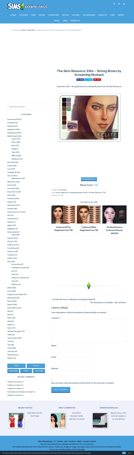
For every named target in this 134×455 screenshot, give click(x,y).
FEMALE (36, 365)
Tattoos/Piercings (13, 331)
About (129, 453)
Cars (9, 169)
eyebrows (64, 192)
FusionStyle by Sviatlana (16, 392)
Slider (9, 321)
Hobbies (10, 208)
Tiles (13, 152)
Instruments (11, 218)
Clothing (10, 172)
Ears (13, 271)
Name (54, 345)
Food (9, 195)
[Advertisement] (67, 50)
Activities (10, 123)
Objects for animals (19, 278)
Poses (9, 291)
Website (54, 368)
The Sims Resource (95, 192)
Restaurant (11, 298)
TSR (95, 185)
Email (54, 357)
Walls (13, 155)
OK (124, 453)
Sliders (9, 324)
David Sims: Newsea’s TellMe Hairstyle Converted (76, 416)
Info (8, 215)
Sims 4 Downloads (27, 6)
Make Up (10, 232)
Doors (14, 139)
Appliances (11, 129)
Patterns (10, 258)
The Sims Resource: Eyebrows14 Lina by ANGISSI (114, 230)
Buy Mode (11, 162)
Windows (15, 159)
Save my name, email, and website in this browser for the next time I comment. (82, 383)
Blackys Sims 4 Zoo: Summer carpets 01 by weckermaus (118, 416)
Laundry (10, 222)
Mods (9, 241)
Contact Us (19, 382)
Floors (14, 142)
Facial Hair (63, 190)
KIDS (26, 371)
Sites (9, 311)
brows (57, 192)
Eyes (9, 185)
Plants (9, 288)
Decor (9, 176)
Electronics (11, 182)
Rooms (9, 301)
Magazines (11, 229)
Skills (9, 314)
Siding (14, 149)
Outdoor (10, 251)
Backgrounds (12, 133)
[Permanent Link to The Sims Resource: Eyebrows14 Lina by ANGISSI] (114, 223)
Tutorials (10, 351)
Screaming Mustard (75, 192)
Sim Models (11, 308)
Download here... (89, 179)
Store (9, 328)
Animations (11, 126)
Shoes (9, 304)
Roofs (14, 145)
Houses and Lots (13, 212)
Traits (9, 348)
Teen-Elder (39, 371)
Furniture (10, 198)
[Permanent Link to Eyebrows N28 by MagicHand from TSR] (89, 223)
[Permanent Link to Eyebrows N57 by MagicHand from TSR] (63, 223)
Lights (9, 225)
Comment (55, 318)
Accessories (11, 119)
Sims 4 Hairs (66, 449)
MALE (16, 365)
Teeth (9, 335)
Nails (13, 235)
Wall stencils (16, 178)
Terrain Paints (12, 338)
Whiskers (15, 284)
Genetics (10, 202)
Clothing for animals (19, 267)
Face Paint (11, 188)
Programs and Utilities (15, 294)
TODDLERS (13, 371)
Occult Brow (12, 248)
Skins (9, 318)
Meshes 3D (11, 238)
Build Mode (11, 136)
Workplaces (11, 355)
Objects (10, 245)
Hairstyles (11, 205)
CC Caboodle (79, 449)
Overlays (10, 255)
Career (9, 166)
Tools (9, 341)
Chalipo (10, 382)
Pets (9, 261)
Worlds (10, 358)
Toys (13, 281)
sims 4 (85, 192)
